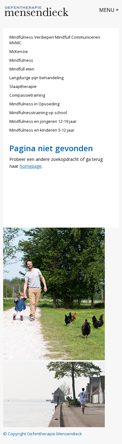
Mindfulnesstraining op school (38, 112)
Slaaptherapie (23, 86)
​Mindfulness (21, 60)
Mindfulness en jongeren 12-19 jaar (43, 121)
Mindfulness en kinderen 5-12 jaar (41, 130)
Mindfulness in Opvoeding (34, 104)
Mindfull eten (21, 69)
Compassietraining (27, 95)
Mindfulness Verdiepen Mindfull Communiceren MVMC (54, 40)
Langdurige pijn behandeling (36, 77)
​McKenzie (18, 51)
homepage (31, 166)
